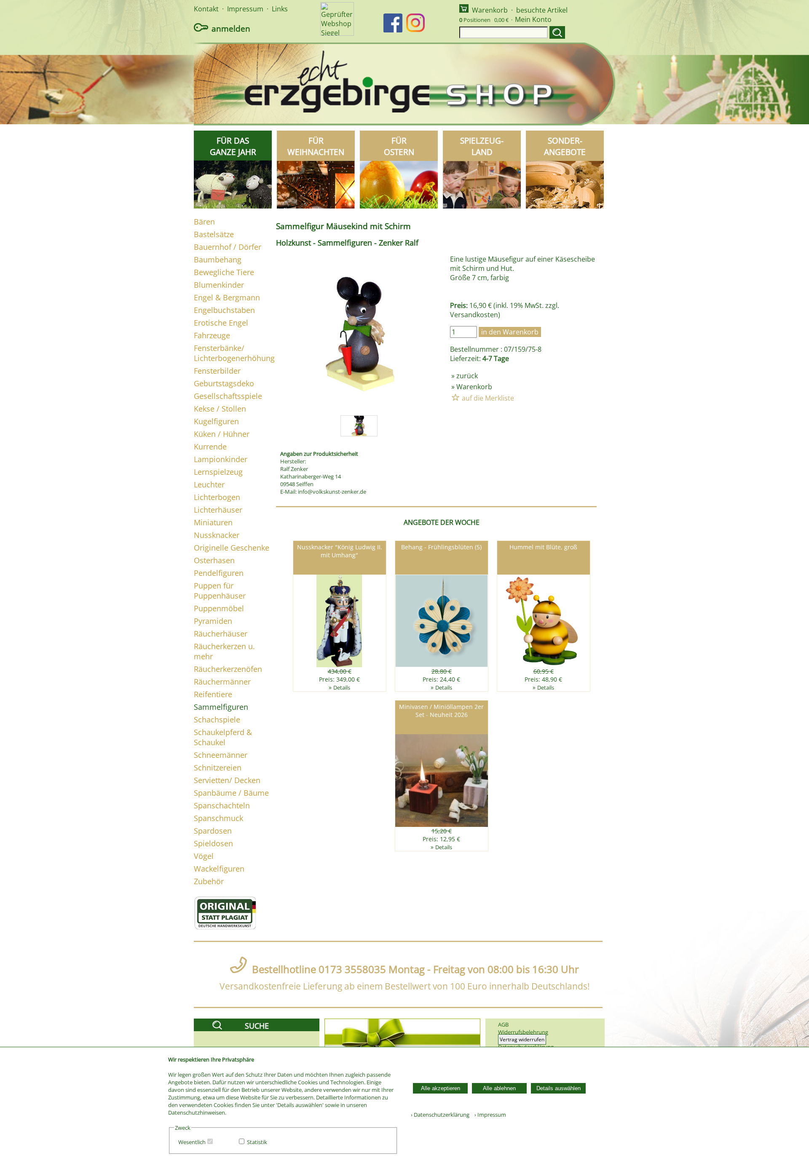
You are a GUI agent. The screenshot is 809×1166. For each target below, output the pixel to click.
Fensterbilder (217, 371)
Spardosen (213, 831)
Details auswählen (558, 1088)
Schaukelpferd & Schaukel (223, 737)
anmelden (231, 28)
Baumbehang (217, 259)
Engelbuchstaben (224, 310)
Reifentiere (213, 694)
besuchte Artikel (542, 10)
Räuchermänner (222, 682)
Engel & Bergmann (227, 297)
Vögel (204, 856)
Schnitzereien (217, 767)
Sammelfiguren (221, 707)
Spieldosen (213, 843)
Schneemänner (220, 755)
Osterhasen (214, 560)
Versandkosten (474, 314)
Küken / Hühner (221, 434)
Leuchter (209, 484)
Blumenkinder (219, 285)
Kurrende (210, 446)
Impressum (245, 8)
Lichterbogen (217, 497)
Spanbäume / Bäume (231, 793)
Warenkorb (490, 10)
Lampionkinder (220, 459)
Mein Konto (533, 19)
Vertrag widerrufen (522, 1039)
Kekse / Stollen (220, 409)
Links (280, 8)
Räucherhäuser (220, 633)
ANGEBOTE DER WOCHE (442, 522)
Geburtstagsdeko (224, 383)
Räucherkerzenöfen (228, 669)
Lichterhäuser (218, 510)
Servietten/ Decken (227, 780)
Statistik (257, 1142)
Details (341, 687)
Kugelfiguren (216, 421)
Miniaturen (213, 522)
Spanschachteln (222, 805)
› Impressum (488, 1114)
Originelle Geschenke (231, 548)
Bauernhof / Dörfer (227, 247)
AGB (503, 1024)
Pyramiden (213, 621)
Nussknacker (216, 535)
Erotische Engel (221, 323)
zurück (467, 375)
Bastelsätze (214, 234)
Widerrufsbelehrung (523, 1032)
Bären (204, 222)
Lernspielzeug (218, 472)
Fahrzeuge (212, 335)
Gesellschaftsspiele (228, 396)
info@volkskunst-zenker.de (332, 491)
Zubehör (209, 881)
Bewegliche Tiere (224, 272)
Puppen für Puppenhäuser (220, 590)
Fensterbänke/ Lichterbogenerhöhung (234, 353)
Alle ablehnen (499, 1088)
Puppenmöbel (219, 608)
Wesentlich (192, 1142)
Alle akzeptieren (440, 1088)
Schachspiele (217, 719)
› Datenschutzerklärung (440, 1114)
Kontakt (206, 8)
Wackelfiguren (219, 869)
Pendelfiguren (219, 573)
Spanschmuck (218, 818)
